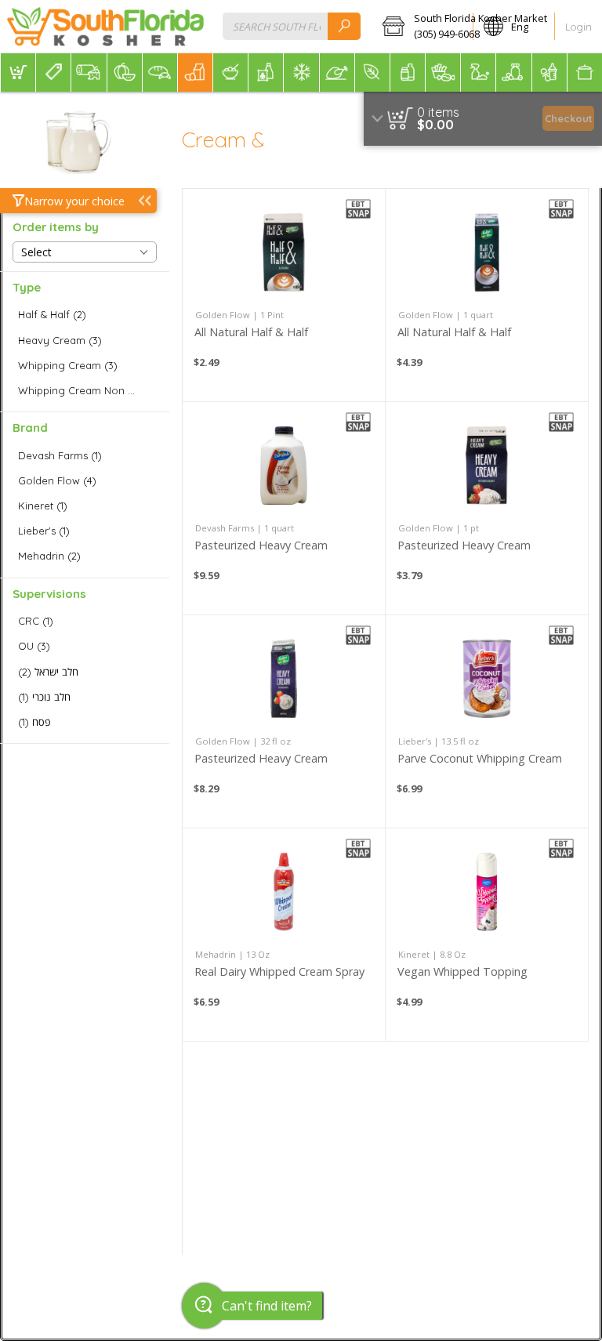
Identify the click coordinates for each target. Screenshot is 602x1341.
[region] (483, 119)
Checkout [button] (569, 118)
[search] (344, 26)
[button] (422, 26)
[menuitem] (17, 72)
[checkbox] (85, 314)
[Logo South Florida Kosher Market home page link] (105, 26)
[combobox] (292, 26)
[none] (284, 295)
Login (578, 26)
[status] (438, 112)
